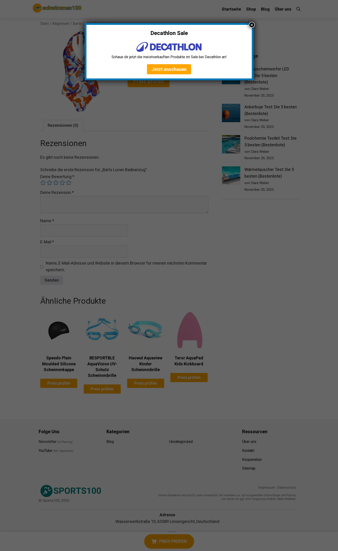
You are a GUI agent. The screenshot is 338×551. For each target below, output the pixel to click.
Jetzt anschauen (169, 69)
